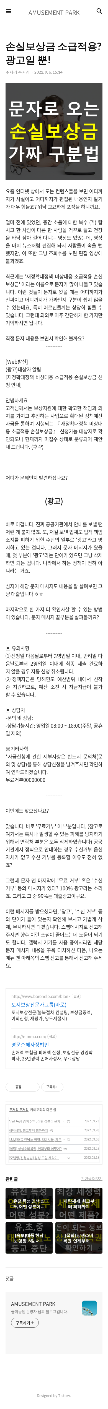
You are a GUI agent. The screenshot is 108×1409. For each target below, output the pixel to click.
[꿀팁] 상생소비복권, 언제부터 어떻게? (35, 1148)
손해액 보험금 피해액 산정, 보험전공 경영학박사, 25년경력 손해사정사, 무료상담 (52, 1055)
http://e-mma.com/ (28, 1036)
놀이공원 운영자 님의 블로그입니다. (39, 1311)
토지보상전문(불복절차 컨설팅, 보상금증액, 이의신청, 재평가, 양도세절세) (51, 1015)
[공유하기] (26, 1087)
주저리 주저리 (19, 1109)
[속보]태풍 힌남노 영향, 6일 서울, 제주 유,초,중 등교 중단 (37, 1139)
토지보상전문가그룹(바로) (38, 1004)
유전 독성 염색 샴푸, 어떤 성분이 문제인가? (37, 1121)
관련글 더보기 (92, 1178)
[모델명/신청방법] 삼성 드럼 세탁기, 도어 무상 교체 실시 (37, 1157)
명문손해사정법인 (30, 1044)
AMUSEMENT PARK (33, 1304)
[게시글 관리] (33, 1087)
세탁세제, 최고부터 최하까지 (28, 1130)
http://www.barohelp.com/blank (41, 996)
